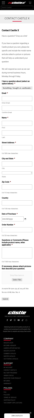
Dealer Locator (9, 351)
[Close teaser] (30, 413)
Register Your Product (12, 378)
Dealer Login (8, 343)
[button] (17, 415)
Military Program (10, 373)
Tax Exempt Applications (13, 403)
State (4, 177)
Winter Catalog (9, 356)
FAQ (5, 392)
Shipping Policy (9, 400)
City (3, 168)
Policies (8, 388)
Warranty (7, 383)
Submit (5, 299)
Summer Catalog (10, 353)
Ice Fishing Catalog (11, 359)
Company (8, 338)
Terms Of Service (10, 397)
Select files (17, 280)
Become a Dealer (10, 345)
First (3, 128)
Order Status (9, 375)
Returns (7, 381)
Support (8, 363)
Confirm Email (7, 112)
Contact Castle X (10, 370)
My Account (8, 367)
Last (3, 137)
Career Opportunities (12, 348)
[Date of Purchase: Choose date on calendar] (25, 219)
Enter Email (6, 103)
